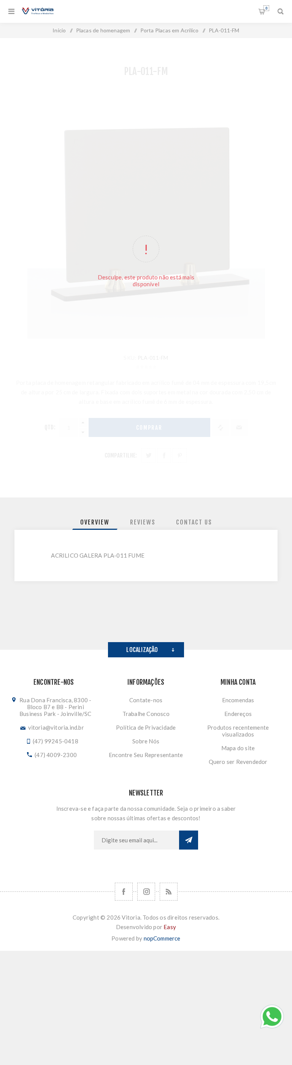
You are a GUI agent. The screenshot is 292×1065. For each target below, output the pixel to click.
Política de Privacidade (146, 727)
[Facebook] (124, 892)
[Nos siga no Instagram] (146, 892)
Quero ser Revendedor (238, 761)
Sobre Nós (145, 741)
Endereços (238, 713)
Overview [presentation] (95, 522)
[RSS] (169, 892)
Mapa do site (238, 748)
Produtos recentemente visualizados (238, 731)
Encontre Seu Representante (146, 754)
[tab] (95, 522)
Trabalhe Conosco (146, 713)
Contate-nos (145, 700)
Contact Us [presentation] (194, 522)
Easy (169, 926)
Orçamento (266, 8)
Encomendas (238, 700)
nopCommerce (162, 938)
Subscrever (188, 840)
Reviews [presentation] (143, 522)
